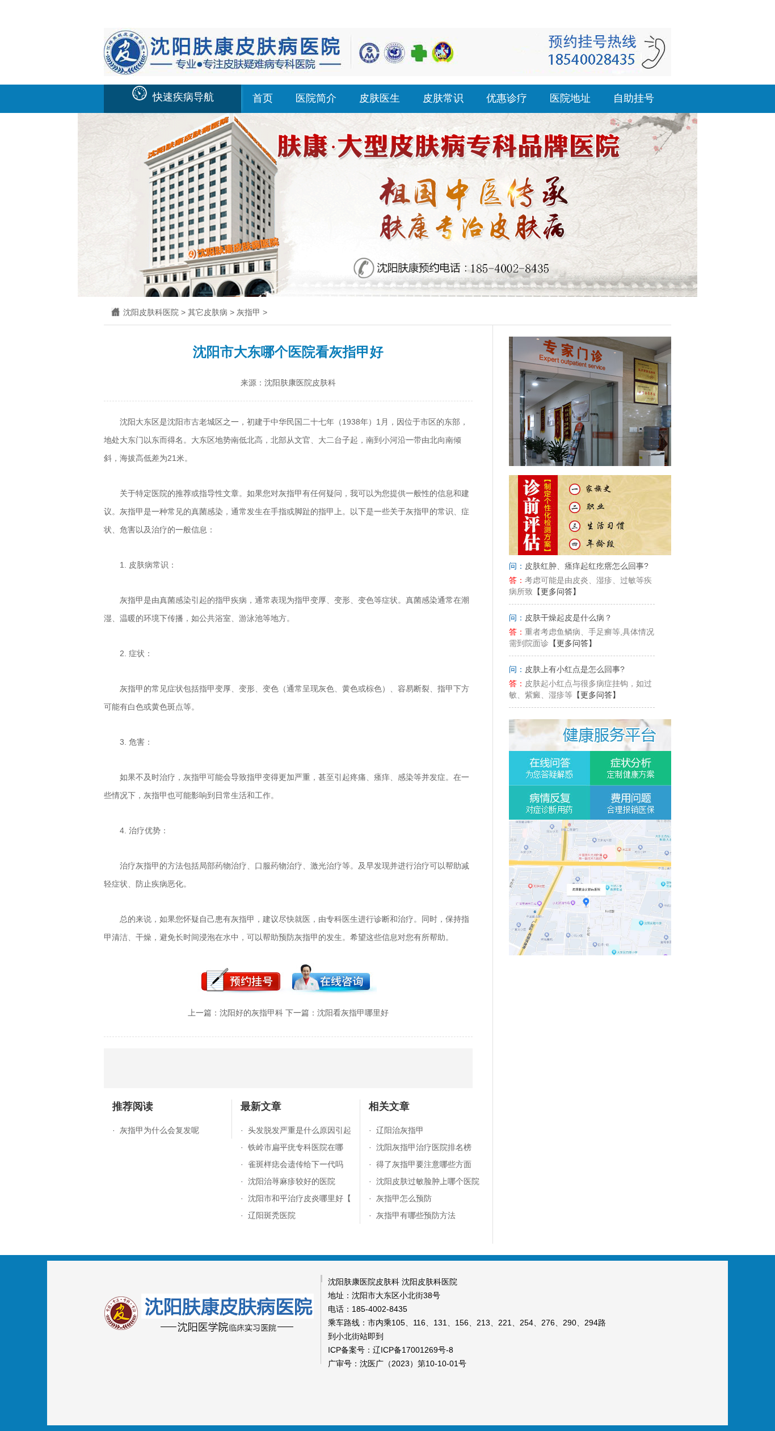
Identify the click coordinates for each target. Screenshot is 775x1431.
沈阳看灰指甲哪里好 (353, 1012)
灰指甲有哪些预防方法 (416, 1215)
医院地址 (570, 98)
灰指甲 (248, 312)
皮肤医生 (379, 98)
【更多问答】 (556, 591)
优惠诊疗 (506, 98)
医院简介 (316, 98)
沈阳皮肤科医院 (151, 312)
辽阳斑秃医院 (272, 1215)
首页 (262, 98)
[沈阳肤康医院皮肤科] (387, 70)
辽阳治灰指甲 (400, 1130)
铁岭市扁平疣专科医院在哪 (295, 1147)
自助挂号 (633, 98)
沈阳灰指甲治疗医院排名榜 (423, 1147)
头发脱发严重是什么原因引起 (299, 1130)
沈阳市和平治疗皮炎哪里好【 (299, 1198)
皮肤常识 (443, 98)
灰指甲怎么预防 (404, 1198)
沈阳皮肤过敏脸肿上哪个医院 (427, 1181)
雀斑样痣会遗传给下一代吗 (295, 1164)
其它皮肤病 (208, 312)
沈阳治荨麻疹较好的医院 (291, 1181)
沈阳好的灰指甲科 (251, 1012)
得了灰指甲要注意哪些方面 (423, 1164)
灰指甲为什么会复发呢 (159, 1130)
